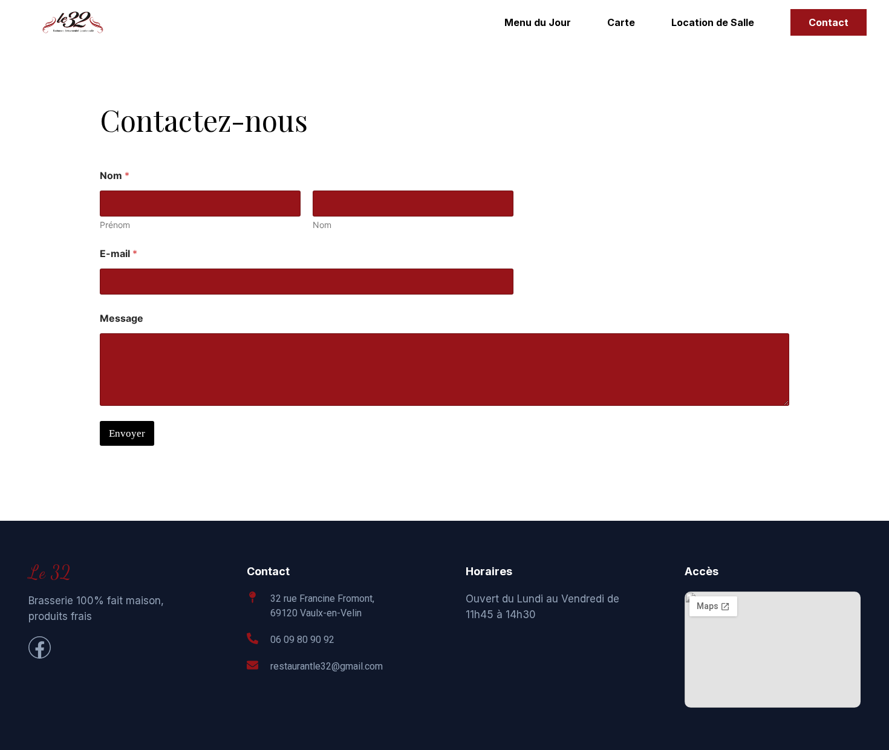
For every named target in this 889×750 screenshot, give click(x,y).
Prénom (115, 225)
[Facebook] (39, 647)
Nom (322, 225)
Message (121, 318)
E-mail (118, 253)
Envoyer (127, 433)
